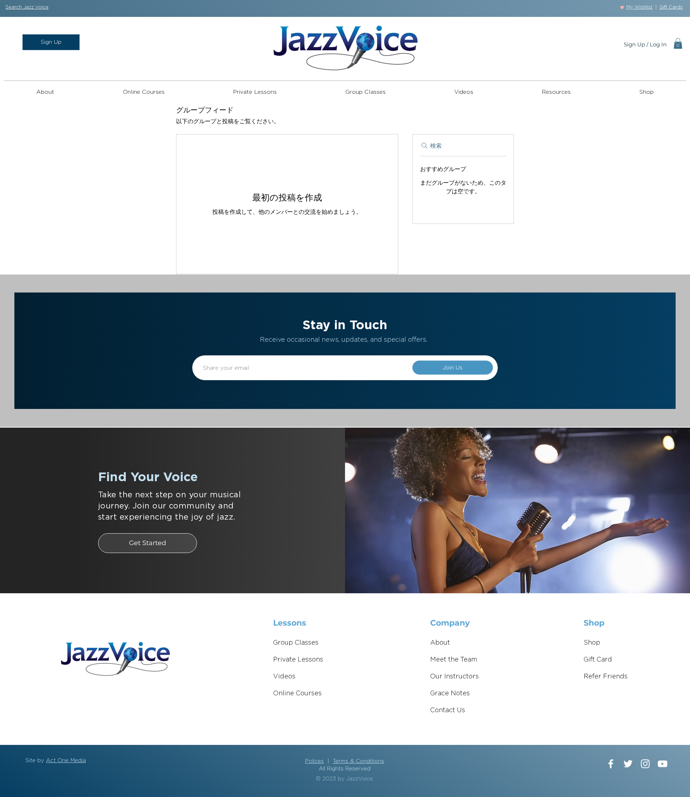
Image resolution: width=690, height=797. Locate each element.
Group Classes (295, 643)
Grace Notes (450, 693)
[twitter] (628, 764)
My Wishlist (639, 7)
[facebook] (611, 764)
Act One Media (66, 760)
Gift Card (598, 660)
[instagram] (645, 764)
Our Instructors (454, 676)
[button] (27, 7)
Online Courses (297, 693)
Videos (284, 676)
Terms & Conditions (358, 761)
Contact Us (447, 710)
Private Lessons (298, 660)
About (440, 643)
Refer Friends (605, 676)
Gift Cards (671, 7)
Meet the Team (453, 660)
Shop (592, 643)
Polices (314, 761)
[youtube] (662, 764)
